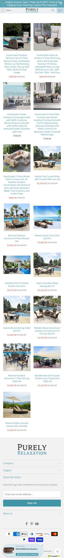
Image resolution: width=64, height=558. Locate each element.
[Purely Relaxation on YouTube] (37, 524)
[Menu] (1, 10)
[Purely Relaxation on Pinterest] (32, 524)
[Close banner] (61, 4)
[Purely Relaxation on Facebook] (26, 524)
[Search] (53, 10)
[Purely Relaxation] (32, 10)
